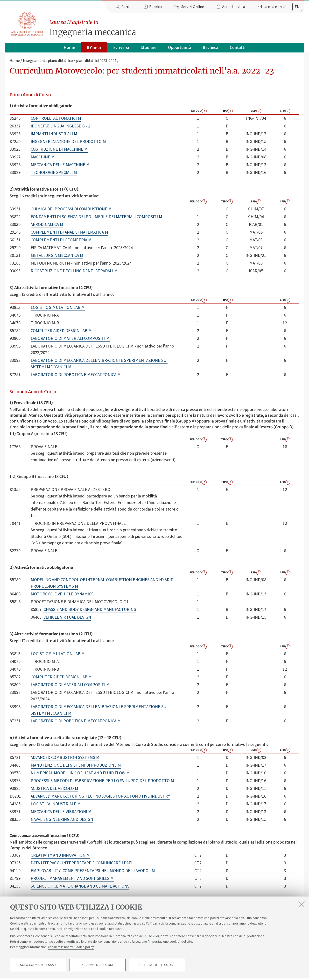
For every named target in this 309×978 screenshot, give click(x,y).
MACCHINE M (43, 157)
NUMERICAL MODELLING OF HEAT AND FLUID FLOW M (80, 773)
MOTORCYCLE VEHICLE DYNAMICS (62, 594)
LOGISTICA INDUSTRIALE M (56, 804)
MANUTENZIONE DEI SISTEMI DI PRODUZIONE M (76, 765)
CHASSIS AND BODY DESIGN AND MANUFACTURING (89, 610)
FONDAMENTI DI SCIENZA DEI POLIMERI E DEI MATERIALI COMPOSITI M (96, 217)
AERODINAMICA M (47, 225)
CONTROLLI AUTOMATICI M (56, 118)
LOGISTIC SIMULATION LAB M (58, 307)
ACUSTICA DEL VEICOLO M (54, 788)
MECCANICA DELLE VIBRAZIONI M (61, 812)
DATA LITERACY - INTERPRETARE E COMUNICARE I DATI (81, 863)
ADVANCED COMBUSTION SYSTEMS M (65, 758)
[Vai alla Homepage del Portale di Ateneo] (27, 24)
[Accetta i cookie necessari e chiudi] (301, 904)
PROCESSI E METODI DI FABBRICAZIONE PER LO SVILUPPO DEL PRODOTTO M (102, 781)
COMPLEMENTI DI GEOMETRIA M (61, 240)
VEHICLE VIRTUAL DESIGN (67, 617)
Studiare (148, 47)
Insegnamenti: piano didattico (48, 60)
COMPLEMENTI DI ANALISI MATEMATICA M (69, 232)
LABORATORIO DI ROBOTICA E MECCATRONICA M (76, 375)
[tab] (297, 7)
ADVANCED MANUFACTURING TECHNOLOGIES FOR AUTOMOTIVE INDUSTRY (100, 796)
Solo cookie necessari (38, 965)
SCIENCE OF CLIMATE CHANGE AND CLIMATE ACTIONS (80, 886)
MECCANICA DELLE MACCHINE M (60, 165)
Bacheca (210, 47)
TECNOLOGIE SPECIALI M (54, 173)
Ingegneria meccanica (92, 28)
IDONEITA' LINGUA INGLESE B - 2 (60, 126)
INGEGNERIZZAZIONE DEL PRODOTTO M (68, 142)
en (297, 6)
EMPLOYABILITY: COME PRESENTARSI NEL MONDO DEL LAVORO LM (93, 871)
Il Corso (94, 47)
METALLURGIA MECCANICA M (57, 255)
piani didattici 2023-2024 (96, 60)
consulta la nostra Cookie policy (71, 947)
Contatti (238, 47)
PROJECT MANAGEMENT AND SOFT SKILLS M (72, 878)
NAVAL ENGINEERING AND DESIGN (62, 819)
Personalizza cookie (97, 965)
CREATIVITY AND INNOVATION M (60, 855)
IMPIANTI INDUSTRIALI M (54, 134)
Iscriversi (120, 47)
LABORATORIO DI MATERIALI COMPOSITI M (70, 338)
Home (69, 47)
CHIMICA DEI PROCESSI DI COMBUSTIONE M (71, 209)
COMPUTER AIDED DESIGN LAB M (61, 331)
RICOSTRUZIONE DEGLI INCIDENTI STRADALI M (74, 271)
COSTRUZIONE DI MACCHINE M (59, 149)
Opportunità (179, 47)
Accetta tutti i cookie (157, 965)
